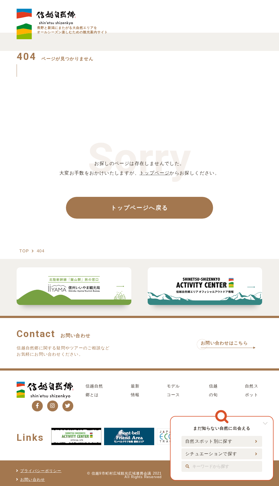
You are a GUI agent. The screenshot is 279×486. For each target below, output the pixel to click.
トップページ (154, 173)
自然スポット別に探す (208, 441)
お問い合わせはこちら (224, 343)
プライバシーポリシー (40, 471)
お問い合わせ (32, 479)
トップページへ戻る (139, 207)
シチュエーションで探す (211, 453)
